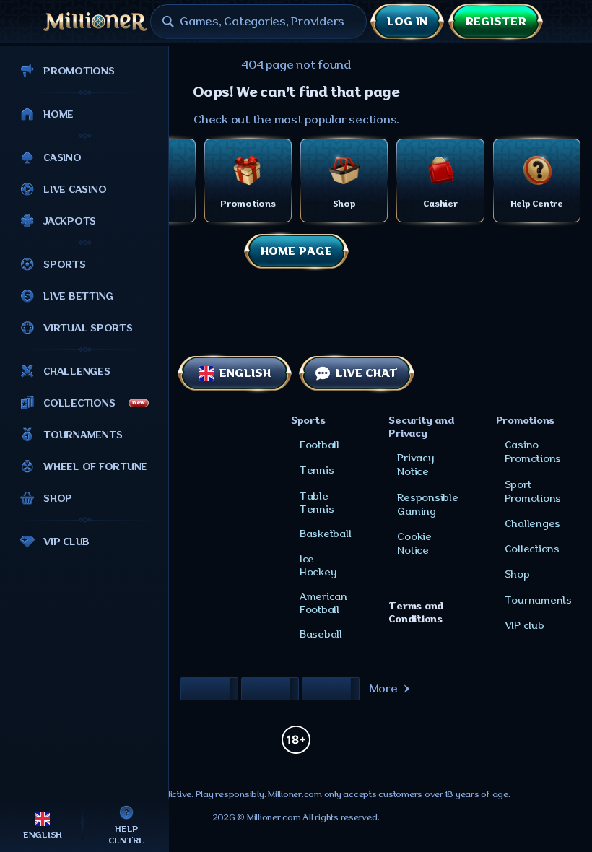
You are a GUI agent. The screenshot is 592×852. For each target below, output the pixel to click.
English (245, 373)
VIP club (524, 625)
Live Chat (367, 373)
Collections (532, 549)
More (384, 688)
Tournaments (538, 600)
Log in (407, 21)
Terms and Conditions (415, 612)
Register (495, 21)
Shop (517, 574)
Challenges (533, 523)
